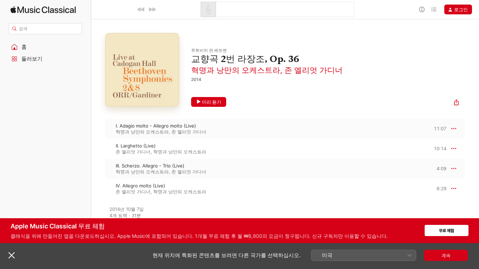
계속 (446, 255)
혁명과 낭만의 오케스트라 (235, 70)
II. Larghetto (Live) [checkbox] (136, 146)
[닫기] (11, 255)
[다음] (152, 9)
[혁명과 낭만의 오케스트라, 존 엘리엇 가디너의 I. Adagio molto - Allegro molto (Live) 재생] (98, 128)
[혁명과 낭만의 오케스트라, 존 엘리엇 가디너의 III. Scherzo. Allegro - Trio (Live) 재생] (98, 168)
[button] (45, 47)
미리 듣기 (211, 102)
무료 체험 (446, 230)
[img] (43, 9)
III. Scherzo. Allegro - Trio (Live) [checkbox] (150, 165)
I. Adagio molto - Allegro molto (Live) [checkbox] (156, 126)
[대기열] (433, 9)
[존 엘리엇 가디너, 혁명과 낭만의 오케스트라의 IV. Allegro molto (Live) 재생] (98, 188)
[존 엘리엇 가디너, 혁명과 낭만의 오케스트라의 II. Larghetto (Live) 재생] (98, 148)
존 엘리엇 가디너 (313, 70)
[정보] (421, 9)
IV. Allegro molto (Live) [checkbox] (140, 185)
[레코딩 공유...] (456, 103)
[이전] (141, 9)
